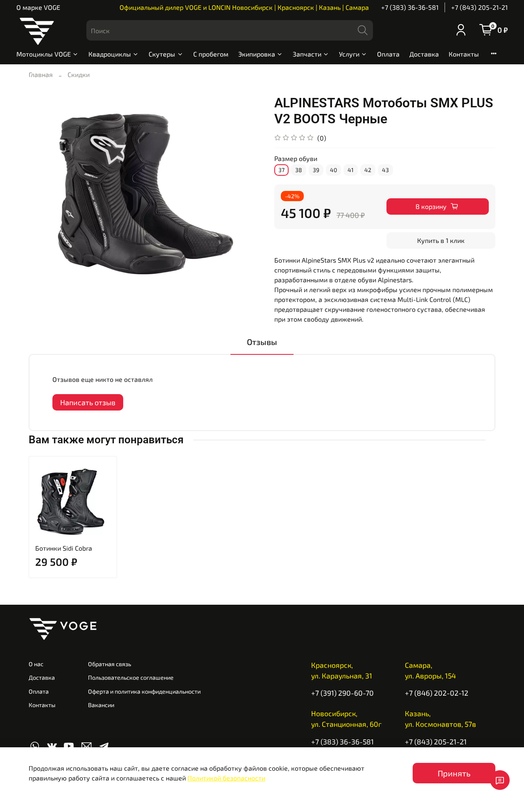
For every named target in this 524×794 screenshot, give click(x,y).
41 (351, 169)
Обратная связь (109, 663)
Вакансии (101, 704)
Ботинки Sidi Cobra (63, 548)
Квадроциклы (109, 54)
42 (367, 169)
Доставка (424, 54)
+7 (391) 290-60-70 (342, 692)
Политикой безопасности (226, 778)
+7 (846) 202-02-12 (436, 692)
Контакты (464, 54)
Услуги (349, 54)
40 (333, 169)
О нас (36, 663)
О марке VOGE (38, 7)
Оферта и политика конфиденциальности (144, 691)
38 (298, 169)
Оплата (388, 54)
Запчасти (307, 54)
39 (316, 169)
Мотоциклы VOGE (43, 54)
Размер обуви (295, 158)
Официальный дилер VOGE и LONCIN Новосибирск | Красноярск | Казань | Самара (244, 7)
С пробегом (210, 54)
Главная (41, 74)
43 (385, 169)
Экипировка (256, 54)
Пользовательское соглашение (131, 677)
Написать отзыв (87, 402)
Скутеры (162, 54)
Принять (454, 773)
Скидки (79, 74)
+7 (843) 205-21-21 (479, 7)
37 (281, 169)
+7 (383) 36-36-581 (409, 7)
